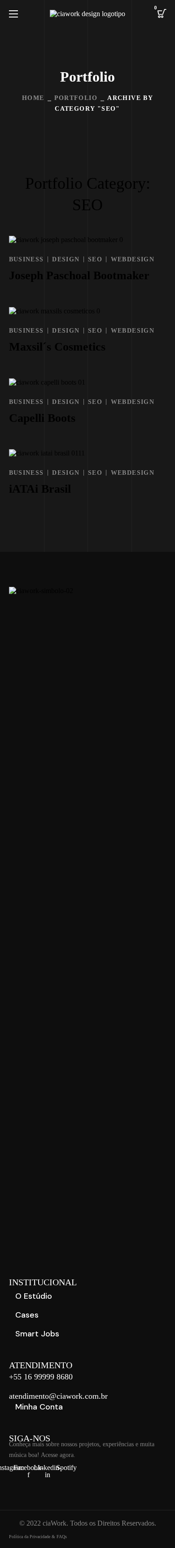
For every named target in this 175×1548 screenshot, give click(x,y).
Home (33, 98)
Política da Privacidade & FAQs (38, 1536)
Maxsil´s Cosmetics (57, 346)
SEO (95, 259)
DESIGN (65, 259)
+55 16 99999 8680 (41, 1376)
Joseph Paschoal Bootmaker (79, 275)
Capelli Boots (42, 418)
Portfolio (76, 98)
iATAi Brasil (40, 488)
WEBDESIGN (133, 259)
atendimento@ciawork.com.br (58, 1396)
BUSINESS (26, 259)
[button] (162, 13)
